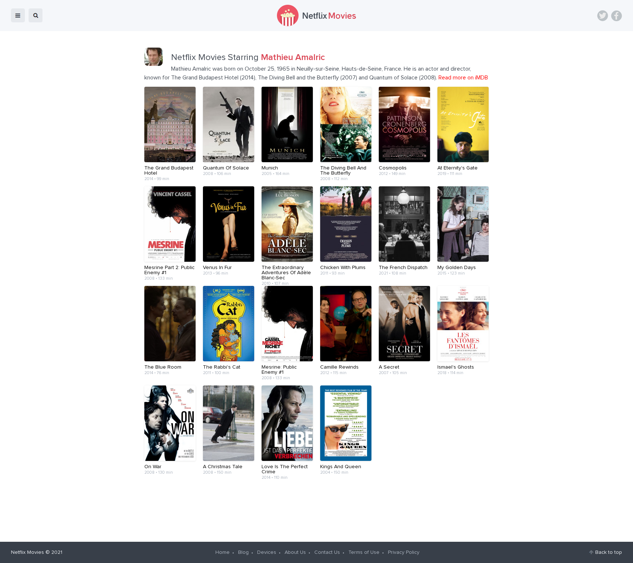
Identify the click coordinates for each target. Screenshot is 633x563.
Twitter (602, 15)
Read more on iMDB (463, 78)
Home (222, 552)
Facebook (616, 15)
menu (18, 15)
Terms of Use (364, 552)
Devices (266, 552)
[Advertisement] (316, 508)
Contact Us (327, 552)
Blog (243, 552)
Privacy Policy (403, 552)
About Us (295, 552)
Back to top (608, 552)
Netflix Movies (27, 552)
